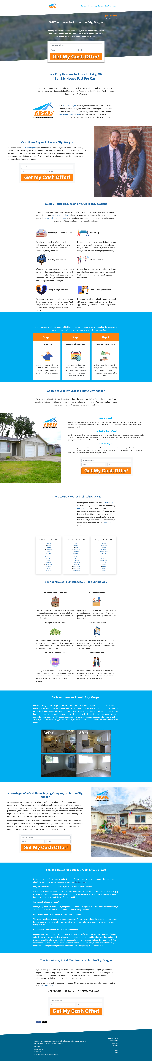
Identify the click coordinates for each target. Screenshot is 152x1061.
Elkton (76, 544)
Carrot (56, 1054)
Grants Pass (76, 549)
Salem (104, 553)
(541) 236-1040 (111, 16)
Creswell (48, 566)
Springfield (104, 557)
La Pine (76, 557)
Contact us (107, 522)
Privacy (116, 1048)
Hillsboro (76, 551)
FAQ (115, 18)
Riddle (104, 547)
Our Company (92, 6)
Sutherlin (103, 559)
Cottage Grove (49, 564)
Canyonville (49, 555)
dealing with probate (60, 215)
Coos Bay (48, 559)
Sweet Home (103, 561)
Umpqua (104, 564)
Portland (103, 544)
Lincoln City (108, 502)
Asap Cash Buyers (113, 1038)
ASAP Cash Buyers (69, 105)
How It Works (82, 6)
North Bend (76, 570)
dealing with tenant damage (54, 218)
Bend (48, 551)
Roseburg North (104, 551)
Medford (76, 564)
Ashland (49, 547)
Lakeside (76, 559)
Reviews (101, 6)
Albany (49, 545)
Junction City (76, 553)
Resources (115, 1045)
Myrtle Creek (76, 566)
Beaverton (49, 549)
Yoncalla (104, 570)
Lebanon (76, 561)
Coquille (49, 561)
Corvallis (48, 563)
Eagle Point (49, 570)
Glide (76, 547)
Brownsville (49, 553)
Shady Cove (104, 555)
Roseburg (104, 549)
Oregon (49, 544)
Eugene (76, 545)
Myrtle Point (76, 568)
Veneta (104, 566)
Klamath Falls (76, 555)
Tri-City (104, 563)
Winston (104, 568)
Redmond (104, 545)
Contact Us (109, 18)
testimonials (80, 882)
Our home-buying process (69, 114)
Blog (116, 1050)
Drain (48, 568)
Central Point (49, 557)
